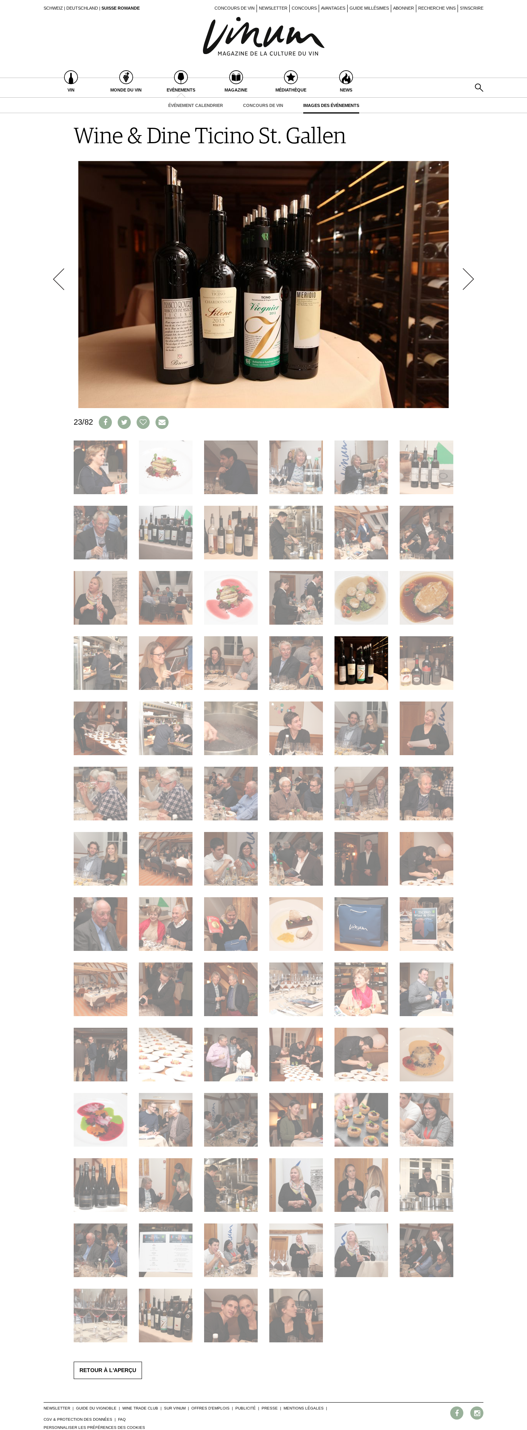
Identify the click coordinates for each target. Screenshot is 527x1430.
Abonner (403, 8)
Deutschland (82, 8)
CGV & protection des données (78, 1419)
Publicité (245, 1408)
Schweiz (53, 8)
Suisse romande (120, 8)
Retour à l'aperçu (107, 1370)
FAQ (122, 1419)
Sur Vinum (175, 1408)
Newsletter (273, 8)
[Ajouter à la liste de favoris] (143, 422)
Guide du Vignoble (96, 1408)
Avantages (333, 8)
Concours (304, 8)
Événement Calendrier (195, 105)
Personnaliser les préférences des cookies (94, 1427)
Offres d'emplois (210, 1408)
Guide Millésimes (369, 8)
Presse (270, 1408)
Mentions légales (304, 1408)
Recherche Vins (437, 8)
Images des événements (331, 105)
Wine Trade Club (140, 1408)
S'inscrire (471, 8)
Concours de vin (235, 8)
